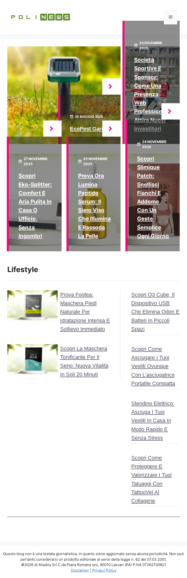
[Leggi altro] (111, 86)
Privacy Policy (104, 570)
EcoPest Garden (90, 129)
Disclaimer (80, 570)
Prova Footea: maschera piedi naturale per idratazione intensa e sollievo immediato (85, 312)
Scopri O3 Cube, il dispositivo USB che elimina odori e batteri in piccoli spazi (155, 312)
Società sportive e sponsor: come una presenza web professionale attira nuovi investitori (152, 94)
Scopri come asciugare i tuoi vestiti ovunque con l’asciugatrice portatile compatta (153, 366)
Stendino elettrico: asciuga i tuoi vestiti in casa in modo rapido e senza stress (152, 420)
